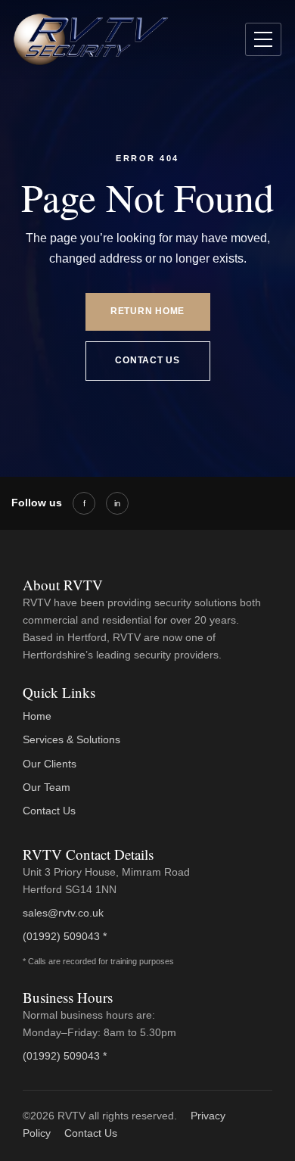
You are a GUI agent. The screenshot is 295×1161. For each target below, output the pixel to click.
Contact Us (147, 360)
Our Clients (49, 764)
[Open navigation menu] (263, 39)
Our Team (46, 787)
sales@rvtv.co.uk (63, 913)
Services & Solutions (71, 739)
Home (37, 716)
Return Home (147, 311)
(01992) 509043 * (65, 936)
